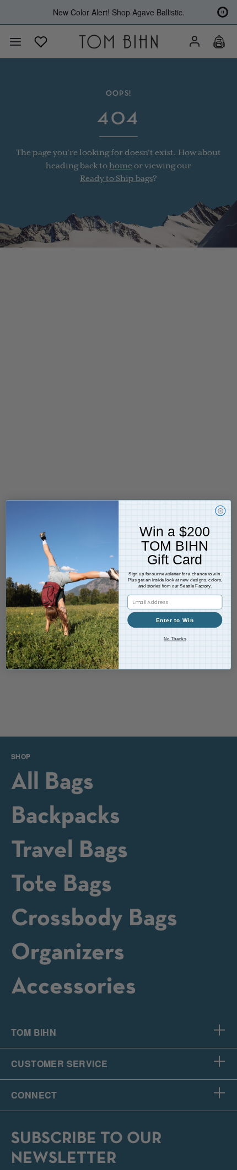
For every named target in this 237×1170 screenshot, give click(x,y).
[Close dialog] (220, 511)
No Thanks (175, 638)
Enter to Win (175, 620)
